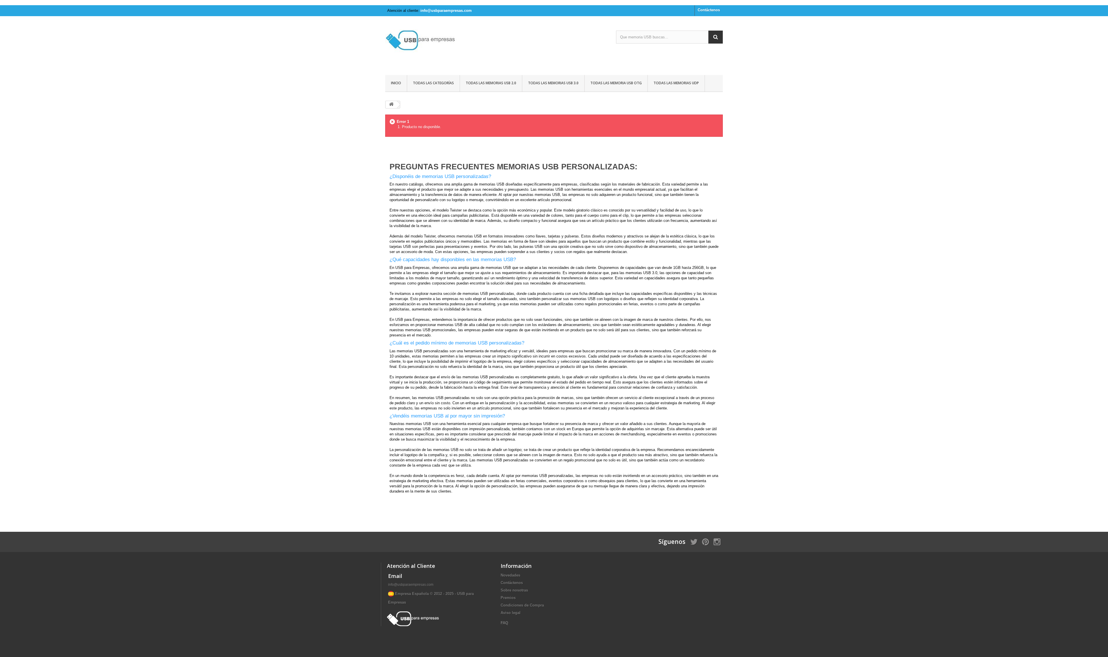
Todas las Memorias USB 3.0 (553, 83)
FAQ (504, 623)
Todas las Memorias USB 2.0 (491, 83)
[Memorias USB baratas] (438, 46)
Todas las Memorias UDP (676, 83)
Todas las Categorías (433, 83)
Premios (508, 598)
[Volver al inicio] (391, 104)
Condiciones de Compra (522, 605)
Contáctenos (709, 10)
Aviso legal (511, 613)
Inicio (396, 83)
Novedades (510, 575)
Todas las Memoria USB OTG (616, 83)
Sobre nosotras (514, 590)
